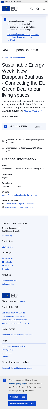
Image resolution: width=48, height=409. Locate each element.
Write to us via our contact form (14, 320)
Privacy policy (7, 350)
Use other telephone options (13, 316)
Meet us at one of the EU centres (15, 323)
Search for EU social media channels (17, 335)
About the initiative (9, 281)
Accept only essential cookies (22, 403)
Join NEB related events (15, 58)
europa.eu (21, 301)
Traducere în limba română (18, 34)
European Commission (11, 186)
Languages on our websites (13, 346)
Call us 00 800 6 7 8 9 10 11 (13, 313)
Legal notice (7, 353)
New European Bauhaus (14, 223)
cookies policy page (17, 384)
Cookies (5, 357)
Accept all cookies (17, 397)
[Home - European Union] (15, 8)
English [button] (31, 9)
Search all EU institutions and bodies (17, 368)
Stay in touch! (7, 247)
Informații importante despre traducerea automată (23, 37)
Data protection (8, 284)
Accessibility (7, 235)
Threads (5, 269)
